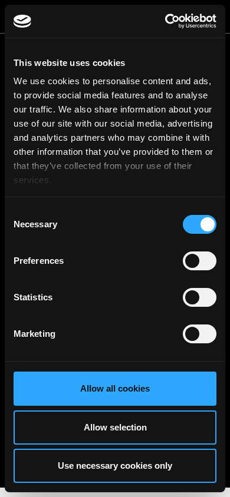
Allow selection (115, 427)
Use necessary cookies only (115, 465)
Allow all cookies (115, 388)
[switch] (199, 260)
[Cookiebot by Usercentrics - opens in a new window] (165, 21)
